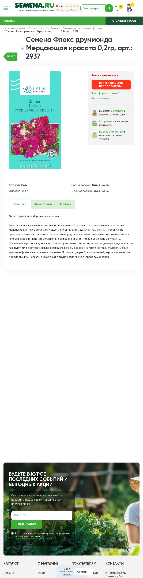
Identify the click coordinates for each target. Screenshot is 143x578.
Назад (11, 56)
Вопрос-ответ (101, 98)
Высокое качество (111, 131)
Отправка (105, 121)
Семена (8, 573)
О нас (41, 573)
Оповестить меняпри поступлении (111, 85)
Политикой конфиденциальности (33, 539)
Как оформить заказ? (106, 93)
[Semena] (34, 8)
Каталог (9, 21)
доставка (117, 111)
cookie (67, 574)
